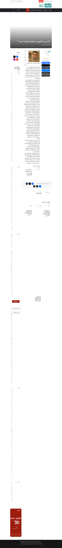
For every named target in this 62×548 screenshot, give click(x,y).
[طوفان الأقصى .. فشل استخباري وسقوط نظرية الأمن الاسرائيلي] (28, 207)
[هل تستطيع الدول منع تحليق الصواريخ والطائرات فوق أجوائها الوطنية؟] (36, 171)
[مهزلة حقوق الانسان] (16, 483)
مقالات (27, 10)
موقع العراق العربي (38, 541)
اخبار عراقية (45, 10)
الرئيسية (50, 10)
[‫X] (40, 195)
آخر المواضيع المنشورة (16, 308)
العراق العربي (46, 51)
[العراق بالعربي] (45, 5)
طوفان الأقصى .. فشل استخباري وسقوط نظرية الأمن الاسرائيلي (11, 264)
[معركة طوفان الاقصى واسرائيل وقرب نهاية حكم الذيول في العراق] (37, 250)
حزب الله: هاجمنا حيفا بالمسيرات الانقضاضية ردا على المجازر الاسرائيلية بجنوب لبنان (46, 213)
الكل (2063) (16, 301)
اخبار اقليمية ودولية (38, 10)
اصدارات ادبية (32, 10)
